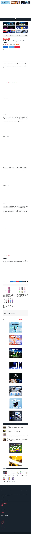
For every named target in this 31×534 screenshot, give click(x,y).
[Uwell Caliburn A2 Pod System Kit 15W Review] (15, 55)
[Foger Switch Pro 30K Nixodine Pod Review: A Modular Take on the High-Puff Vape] (22, 290)
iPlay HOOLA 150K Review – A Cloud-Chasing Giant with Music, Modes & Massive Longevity (17, 440)
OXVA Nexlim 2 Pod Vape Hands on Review (14, 431)
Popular (4, 423)
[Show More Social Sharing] (21, 47)
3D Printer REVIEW (9, 423)
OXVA (2, 506)
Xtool (2, 525)
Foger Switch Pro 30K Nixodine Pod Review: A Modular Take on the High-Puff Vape (22, 295)
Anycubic (2, 524)
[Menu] (2, 19)
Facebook (2, 496)
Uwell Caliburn (8, 255)
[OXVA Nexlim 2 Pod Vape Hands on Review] (4, 431)
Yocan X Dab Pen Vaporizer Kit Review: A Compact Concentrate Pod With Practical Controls (9, 295)
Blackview (2, 520)
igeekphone (17, 532)
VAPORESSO (3, 504)
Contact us (2, 492)
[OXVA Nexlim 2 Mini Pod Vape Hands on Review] (4, 427)
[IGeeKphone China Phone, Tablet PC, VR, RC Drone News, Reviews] (15, 19)
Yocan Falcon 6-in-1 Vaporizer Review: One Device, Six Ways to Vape (9, 306)
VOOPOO (2, 505)
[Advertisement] (15, 11)
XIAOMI (14, 423)
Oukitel (2, 526)
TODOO (2, 512)
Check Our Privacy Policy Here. (5, 493)
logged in (8, 313)
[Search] (28, 19)
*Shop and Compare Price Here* (5, 495)
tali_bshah (7, 44)
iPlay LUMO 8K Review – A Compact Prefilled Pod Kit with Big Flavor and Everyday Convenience (17, 436)
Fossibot (2, 521)
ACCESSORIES (6, 38)
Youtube (2, 497)
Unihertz (2, 522)
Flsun (2, 523)
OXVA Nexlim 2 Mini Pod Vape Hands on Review (15, 427)
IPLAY (2, 511)
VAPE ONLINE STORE (4, 503)
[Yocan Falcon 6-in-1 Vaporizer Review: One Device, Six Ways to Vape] (9, 301)
